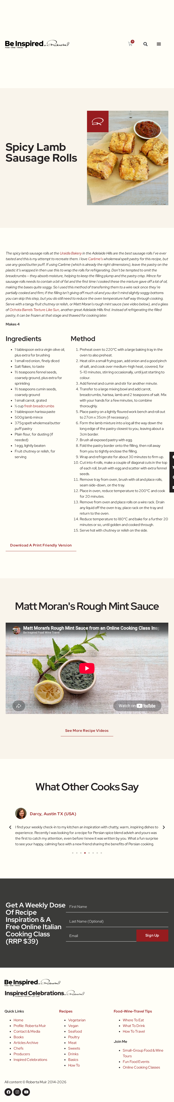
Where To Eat (133, 1020)
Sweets (74, 1048)
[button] (145, 44)
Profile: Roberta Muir (30, 1025)
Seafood (75, 1031)
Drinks (73, 1054)
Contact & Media (27, 1031)
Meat (72, 1042)
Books (19, 1037)
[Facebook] (8, 1092)
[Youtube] (26, 1092)
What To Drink (134, 1025)
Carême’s (95, 259)
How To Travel (134, 1031)
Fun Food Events (136, 1061)
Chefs (18, 1048)
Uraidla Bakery (71, 253)
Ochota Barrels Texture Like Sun (34, 309)
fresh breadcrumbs (39, 406)
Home (18, 1020)
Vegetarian (77, 1020)
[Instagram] (17, 1092)
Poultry (74, 1037)
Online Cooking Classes (141, 1067)
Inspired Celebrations (30, 1059)
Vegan (73, 1025)
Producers (22, 1054)
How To (74, 1065)
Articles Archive (26, 1042)
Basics (73, 1059)
